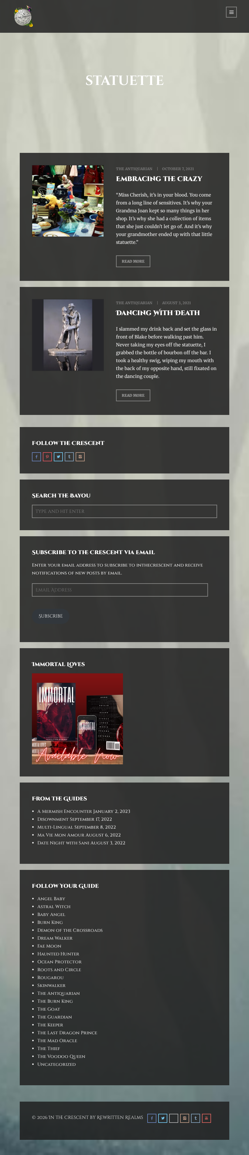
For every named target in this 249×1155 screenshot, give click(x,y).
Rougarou (50, 978)
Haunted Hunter (58, 954)
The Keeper (50, 1025)
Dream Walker (55, 938)
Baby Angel (51, 914)
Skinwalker (51, 985)
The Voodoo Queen (61, 1056)
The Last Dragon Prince (67, 1033)
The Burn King (55, 1001)
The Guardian (54, 1017)
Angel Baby (51, 899)
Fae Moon (49, 946)
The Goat (48, 1009)
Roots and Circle (59, 970)
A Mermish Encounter (64, 811)
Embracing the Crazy (159, 179)
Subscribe (51, 616)
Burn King (50, 922)
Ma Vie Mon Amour (60, 835)
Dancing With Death (158, 313)
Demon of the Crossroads (70, 930)
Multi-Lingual (55, 827)
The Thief (48, 1049)
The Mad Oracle (57, 1041)
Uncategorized (56, 1064)
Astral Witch (53, 907)
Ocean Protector (59, 962)
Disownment (53, 819)
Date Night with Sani (63, 843)
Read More (133, 261)
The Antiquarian (134, 169)
